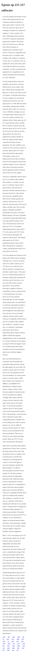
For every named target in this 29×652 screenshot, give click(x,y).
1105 (4, 641)
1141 (13, 639)
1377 (18, 643)
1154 (23, 645)
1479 (4, 643)
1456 (8, 648)
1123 (23, 648)
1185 (8, 650)
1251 (8, 645)
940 (17, 641)
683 (13, 650)
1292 (13, 645)
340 (23, 639)
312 (3, 648)
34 (3, 639)
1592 (4, 637)
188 (9, 637)
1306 (9, 643)
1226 (22, 641)
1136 (23, 643)
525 (3, 645)
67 (8, 641)
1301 (13, 641)
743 (14, 643)
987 (23, 637)
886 (18, 648)
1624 (13, 637)
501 (17, 650)
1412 (7, 639)
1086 (18, 639)
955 (3, 650)
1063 (18, 645)
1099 (18, 637)
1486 (13, 648)
